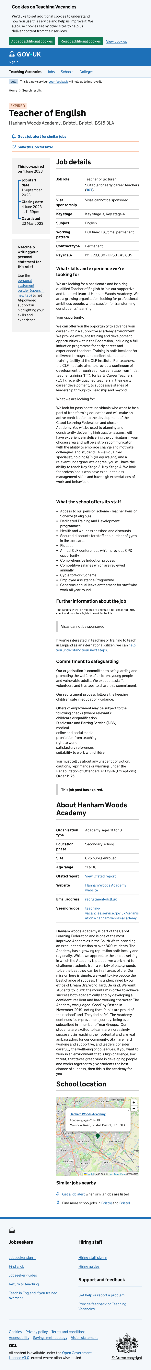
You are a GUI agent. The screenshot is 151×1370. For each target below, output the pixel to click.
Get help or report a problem (101, 1295)
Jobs (51, 71)
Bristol (106, 1203)
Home (13, 90)
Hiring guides (88, 1266)
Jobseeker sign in (22, 1257)
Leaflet (90, 1173)
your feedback (58, 81)
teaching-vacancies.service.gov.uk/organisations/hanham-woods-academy (112, 913)
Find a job (16, 1266)
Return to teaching (24, 1284)
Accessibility (19, 1337)
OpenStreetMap (117, 1173)
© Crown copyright (126, 1357)
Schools (67, 71)
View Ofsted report (100, 876)
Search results (32, 90)
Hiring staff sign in (92, 1257)
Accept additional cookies (32, 41)
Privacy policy (37, 1331)
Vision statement (84, 1337)
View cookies (116, 41)
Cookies (15, 1331)
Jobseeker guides (23, 1275)
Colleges (86, 71)
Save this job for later (35, 147)
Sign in (13, 62)
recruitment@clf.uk (101, 899)
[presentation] (97, 1136)
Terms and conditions (69, 1331)
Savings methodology (50, 1337)
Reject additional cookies (81, 41)
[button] (98, 1136)
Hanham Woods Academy (88, 1114)
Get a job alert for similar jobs (42, 136)
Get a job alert (73, 1194)
